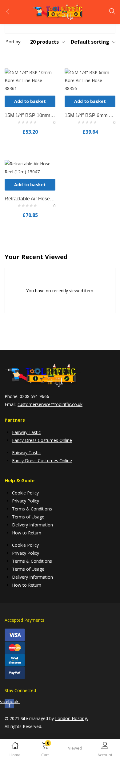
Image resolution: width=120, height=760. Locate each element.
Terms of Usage (28, 517)
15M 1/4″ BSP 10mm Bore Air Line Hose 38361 (30, 115)
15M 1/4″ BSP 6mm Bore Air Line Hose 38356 (90, 115)
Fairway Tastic (26, 432)
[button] (45, 750)
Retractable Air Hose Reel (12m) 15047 (30, 198)
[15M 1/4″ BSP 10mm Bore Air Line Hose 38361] (30, 80)
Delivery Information (32, 525)
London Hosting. (71, 718)
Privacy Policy (25, 501)
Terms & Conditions (32, 509)
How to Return (26, 533)
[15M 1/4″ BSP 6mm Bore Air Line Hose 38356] (90, 80)
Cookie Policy (25, 493)
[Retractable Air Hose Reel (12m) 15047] (30, 167)
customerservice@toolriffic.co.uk (50, 404)
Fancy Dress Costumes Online (42, 440)
